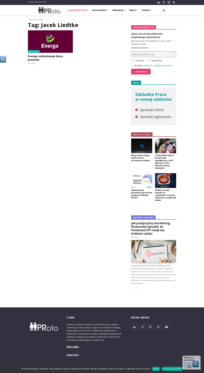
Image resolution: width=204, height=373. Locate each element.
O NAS (70, 317)
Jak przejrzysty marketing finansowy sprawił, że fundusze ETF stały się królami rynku (150, 228)
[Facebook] (164, 2)
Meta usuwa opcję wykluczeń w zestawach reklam (140, 158)
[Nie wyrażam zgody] (200, 368)
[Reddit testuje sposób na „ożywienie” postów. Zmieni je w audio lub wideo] (165, 180)
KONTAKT (73, 355)
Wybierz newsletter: (139, 47)
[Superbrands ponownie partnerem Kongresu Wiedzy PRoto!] (141, 180)
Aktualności (34, 51)
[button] (163, 10)
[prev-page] (133, 207)
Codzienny (139, 60)
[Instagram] (169, 2)
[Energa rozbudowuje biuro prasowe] (50, 41)
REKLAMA (73, 347)
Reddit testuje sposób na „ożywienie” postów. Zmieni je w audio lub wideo (165, 195)
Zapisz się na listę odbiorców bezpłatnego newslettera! (147, 35)
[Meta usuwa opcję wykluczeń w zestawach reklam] (141, 146)
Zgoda (156, 369)
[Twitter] (174, 2)
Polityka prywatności (172, 369)
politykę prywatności (163, 65)
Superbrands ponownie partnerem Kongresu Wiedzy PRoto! (141, 194)
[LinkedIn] (159, 2)
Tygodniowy (156, 60)
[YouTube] (166, 327)
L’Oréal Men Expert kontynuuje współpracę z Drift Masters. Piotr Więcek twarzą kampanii (164, 161)
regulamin (148, 65)
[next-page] (137, 207)
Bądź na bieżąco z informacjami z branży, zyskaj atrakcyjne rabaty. (151, 42)
